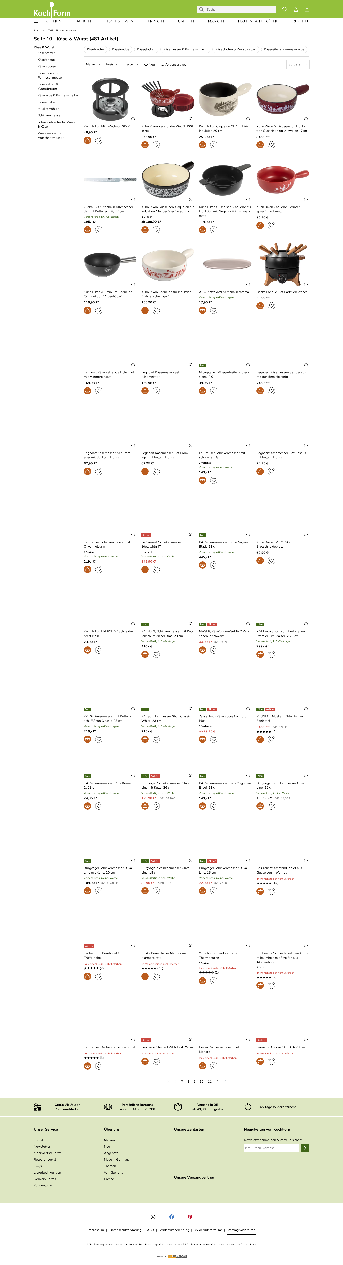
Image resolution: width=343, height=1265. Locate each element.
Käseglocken (146, 49)
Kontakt (39, 1140)
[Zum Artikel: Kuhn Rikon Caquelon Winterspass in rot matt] (282, 179)
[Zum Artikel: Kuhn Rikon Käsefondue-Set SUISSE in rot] (167, 99)
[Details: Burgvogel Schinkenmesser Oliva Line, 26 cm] (260, 776)
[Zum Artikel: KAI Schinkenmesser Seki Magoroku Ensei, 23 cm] (225, 765)
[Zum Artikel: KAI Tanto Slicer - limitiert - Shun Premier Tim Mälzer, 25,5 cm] (282, 604)
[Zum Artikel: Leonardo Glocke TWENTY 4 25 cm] (167, 1020)
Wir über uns (113, 1172)
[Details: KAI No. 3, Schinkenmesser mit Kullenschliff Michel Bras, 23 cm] (145, 624)
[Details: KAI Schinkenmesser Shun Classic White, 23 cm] (145, 709)
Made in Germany (116, 1159)
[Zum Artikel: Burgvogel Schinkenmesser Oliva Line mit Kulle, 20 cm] (110, 841)
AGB (150, 1230)
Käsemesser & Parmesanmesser (186, 49)
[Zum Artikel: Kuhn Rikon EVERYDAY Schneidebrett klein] (110, 604)
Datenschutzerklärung (125, 1230)
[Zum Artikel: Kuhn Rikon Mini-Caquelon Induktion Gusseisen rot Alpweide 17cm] (282, 99)
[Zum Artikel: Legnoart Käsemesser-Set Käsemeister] (167, 345)
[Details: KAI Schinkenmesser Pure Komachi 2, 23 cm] (88, 776)
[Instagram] (153, 1217)
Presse (109, 1179)
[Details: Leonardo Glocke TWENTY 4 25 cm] (146, 1040)
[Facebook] (172, 1217)
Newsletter (42, 1146)
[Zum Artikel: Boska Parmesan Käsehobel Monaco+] (225, 1020)
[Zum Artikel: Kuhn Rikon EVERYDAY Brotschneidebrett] (282, 515)
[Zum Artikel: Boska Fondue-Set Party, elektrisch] (282, 264)
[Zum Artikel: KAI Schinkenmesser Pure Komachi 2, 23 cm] (110, 765)
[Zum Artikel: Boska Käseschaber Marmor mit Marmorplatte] (167, 926)
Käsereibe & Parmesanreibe (284, 49)
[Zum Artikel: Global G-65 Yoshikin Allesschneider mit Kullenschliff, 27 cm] (110, 179)
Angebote (111, 1153)
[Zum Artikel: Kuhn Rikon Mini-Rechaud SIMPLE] (110, 99)
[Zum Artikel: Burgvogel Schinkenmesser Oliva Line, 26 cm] (282, 765)
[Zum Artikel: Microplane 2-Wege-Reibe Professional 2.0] (225, 345)
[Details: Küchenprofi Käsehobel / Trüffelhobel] (89, 946)
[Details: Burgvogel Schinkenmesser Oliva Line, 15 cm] (208, 861)
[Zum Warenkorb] (307, 9)
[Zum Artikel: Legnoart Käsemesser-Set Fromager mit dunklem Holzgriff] (110, 425)
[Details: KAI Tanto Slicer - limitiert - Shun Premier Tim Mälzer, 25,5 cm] (260, 624)
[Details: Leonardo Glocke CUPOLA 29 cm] (262, 1040)
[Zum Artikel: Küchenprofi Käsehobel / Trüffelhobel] (110, 926)
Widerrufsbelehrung (174, 1230)
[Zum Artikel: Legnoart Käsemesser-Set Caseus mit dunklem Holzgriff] (282, 345)
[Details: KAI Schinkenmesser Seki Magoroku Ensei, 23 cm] (203, 776)
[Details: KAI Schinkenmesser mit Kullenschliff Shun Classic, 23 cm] (88, 709)
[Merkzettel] (284, 9)
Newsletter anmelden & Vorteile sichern (273, 1140)
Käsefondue (120, 49)
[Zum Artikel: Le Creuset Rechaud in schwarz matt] (110, 1020)
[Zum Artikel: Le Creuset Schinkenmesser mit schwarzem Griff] (225, 425)
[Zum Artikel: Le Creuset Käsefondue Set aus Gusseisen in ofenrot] (282, 841)
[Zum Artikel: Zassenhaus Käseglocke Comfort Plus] (225, 689)
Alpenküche (69, 30)
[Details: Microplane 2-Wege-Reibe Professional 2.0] (203, 365)
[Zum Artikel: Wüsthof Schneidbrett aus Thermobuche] (225, 926)
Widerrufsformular (208, 1230)
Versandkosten (167, 1244)
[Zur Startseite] (52, 10)
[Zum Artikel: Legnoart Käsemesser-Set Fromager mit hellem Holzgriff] (167, 425)
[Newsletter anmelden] (305, 1148)
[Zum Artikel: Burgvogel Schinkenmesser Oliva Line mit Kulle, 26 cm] (167, 765)
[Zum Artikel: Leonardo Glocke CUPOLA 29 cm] (282, 1020)
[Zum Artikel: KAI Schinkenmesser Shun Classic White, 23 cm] (167, 689)
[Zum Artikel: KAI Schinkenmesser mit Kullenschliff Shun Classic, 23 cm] (110, 689)
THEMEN (53, 30)
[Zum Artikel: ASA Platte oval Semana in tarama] (225, 264)
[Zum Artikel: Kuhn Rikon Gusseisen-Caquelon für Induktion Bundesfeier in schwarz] (167, 179)
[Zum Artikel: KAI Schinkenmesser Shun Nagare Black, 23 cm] (225, 515)
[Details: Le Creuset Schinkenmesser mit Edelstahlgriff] (146, 535)
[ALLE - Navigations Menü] (36, 21)
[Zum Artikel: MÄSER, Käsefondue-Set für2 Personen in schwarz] (225, 604)
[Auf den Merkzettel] (98, 140)
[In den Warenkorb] (87, 140)
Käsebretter (95, 49)
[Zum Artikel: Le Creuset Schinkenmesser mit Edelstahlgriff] (167, 515)
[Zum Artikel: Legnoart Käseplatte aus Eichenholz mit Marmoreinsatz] (110, 345)
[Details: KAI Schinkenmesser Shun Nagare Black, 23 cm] (203, 535)
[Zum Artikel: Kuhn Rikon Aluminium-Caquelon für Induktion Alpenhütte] (110, 264)
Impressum (96, 1230)
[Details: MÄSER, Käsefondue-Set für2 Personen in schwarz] (208, 624)
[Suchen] (202, 9)
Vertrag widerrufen (241, 1230)
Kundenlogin (43, 1185)
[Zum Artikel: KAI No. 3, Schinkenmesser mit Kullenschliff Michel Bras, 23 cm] (167, 604)
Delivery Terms (45, 1179)
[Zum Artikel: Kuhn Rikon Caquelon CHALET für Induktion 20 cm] (225, 99)
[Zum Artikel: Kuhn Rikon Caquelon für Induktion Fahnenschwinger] (167, 264)
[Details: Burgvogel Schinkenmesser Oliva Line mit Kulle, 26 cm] (151, 776)
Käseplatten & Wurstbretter (235, 49)
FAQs (38, 1166)
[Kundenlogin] (295, 9)
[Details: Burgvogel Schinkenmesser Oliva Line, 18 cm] (151, 861)
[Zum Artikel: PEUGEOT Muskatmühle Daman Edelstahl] (282, 689)
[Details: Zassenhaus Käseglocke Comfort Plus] (208, 709)
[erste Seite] (168, 1081)
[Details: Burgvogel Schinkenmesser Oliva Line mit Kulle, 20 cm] (88, 861)
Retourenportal (45, 1159)
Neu (107, 1146)
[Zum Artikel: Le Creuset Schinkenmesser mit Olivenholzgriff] (110, 515)
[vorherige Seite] (175, 1081)
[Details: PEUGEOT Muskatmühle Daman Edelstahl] (266, 709)
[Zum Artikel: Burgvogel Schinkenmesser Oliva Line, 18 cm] (167, 841)
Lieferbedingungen (47, 1172)
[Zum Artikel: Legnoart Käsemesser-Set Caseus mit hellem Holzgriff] (282, 425)
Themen (110, 1166)
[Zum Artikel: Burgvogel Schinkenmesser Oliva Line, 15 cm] (225, 841)
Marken (109, 1140)
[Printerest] (190, 1217)
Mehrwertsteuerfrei (48, 1153)
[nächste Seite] (217, 1081)
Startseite (39, 30)
